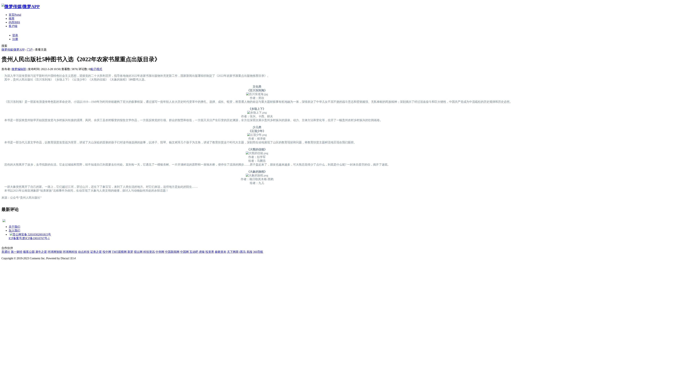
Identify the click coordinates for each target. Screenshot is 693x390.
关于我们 (14, 226)
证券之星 (96, 251)
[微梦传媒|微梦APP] (20, 6)
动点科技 (84, 251)
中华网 (160, 251)
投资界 (209, 251)
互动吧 (193, 251)
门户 (30, 49)
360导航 (258, 251)
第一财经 (16, 251)
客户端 (13, 26)
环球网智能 (55, 251)
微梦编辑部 (19, 69)
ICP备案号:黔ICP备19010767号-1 (29, 238)
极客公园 (29, 251)
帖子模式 (96, 69)
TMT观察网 (119, 251)
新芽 (130, 251)
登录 (15, 35)
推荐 (11, 18)
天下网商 (233, 251)
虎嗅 (202, 251)
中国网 (184, 251)
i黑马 (242, 251)
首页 (15, 14)
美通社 (5, 251)
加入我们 (14, 230)
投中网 (107, 251)
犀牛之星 (41, 251)
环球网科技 (70, 251)
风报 (249, 251)
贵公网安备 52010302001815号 (32, 234)
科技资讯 (149, 251)
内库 (14, 22)
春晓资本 (220, 251)
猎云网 (138, 251)
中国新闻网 (172, 251)
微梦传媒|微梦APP (13, 49)
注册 (15, 39)
